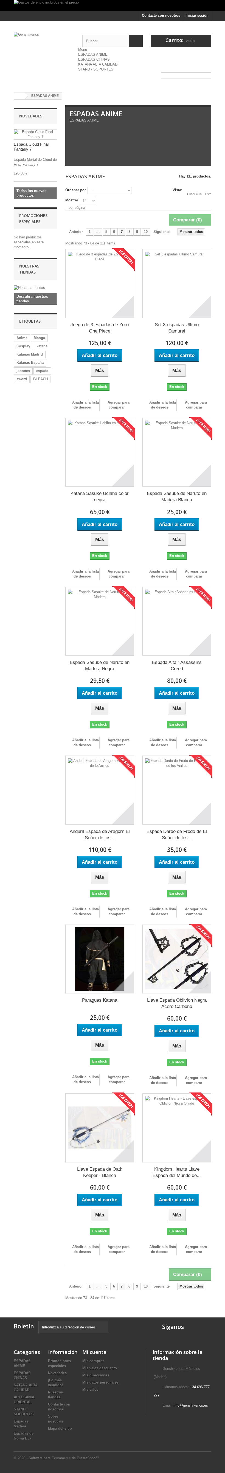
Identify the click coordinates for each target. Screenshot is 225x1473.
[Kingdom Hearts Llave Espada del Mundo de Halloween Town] (177, 1127)
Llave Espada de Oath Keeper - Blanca (99, 1172)
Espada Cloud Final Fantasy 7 (31, 146)
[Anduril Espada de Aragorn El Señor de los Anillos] (99, 790)
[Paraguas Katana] (99, 959)
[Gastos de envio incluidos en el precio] (112, 5)
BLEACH (40, 379)
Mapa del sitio (60, 1428)
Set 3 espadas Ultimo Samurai (177, 328)
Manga (39, 338)
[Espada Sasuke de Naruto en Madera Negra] (99, 621)
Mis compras (93, 1361)
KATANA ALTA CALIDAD (97, 64)
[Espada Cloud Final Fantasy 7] (35, 134)
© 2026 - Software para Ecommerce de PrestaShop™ (56, 1458)
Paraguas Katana (99, 1000)
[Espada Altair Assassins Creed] (177, 621)
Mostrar (71, 200)
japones (23, 371)
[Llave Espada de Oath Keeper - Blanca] (99, 1127)
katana (41, 346)
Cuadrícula (194, 194)
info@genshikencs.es (191, 1405)
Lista (208, 194)
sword (21, 379)
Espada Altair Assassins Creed (177, 665)
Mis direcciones (95, 1375)
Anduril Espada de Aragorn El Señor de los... (100, 834)
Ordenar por (75, 190)
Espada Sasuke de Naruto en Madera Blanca (177, 496)
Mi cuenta (94, 1352)
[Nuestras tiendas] (35, 287)
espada (42, 371)
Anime (21, 338)
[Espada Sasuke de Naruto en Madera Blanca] (177, 452)
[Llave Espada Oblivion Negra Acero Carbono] (177, 959)
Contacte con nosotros (161, 15)
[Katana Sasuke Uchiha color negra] (99, 452)
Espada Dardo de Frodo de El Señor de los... (177, 834)
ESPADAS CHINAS (94, 59)
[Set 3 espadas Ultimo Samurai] (177, 283)
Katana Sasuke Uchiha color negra (100, 496)
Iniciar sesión (197, 15)
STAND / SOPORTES (95, 69)
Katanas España (30, 362)
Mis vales (90, 1389)
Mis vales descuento (99, 1368)
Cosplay (23, 346)
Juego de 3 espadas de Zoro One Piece (100, 328)
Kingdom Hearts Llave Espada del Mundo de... (177, 1172)
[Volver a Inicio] (19, 95)
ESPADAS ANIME (93, 54)
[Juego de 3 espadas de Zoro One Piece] (99, 283)
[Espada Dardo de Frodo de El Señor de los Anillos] (177, 790)
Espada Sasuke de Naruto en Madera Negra (100, 665)
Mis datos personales (100, 1382)
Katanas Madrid (29, 354)
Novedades (30, 116)
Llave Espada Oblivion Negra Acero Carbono (177, 1003)
